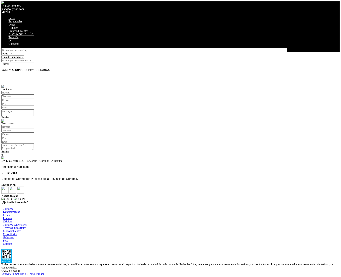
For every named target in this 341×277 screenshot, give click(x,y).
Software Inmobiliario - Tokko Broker (22, 273)
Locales (7, 218)
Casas (6, 215)
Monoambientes (12, 230)
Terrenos (8, 208)
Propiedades (15, 21)
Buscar (5, 63)
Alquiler (13, 27)
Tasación (13, 37)
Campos (7, 243)
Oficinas (7, 221)
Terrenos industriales (14, 227)
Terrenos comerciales (15, 224)
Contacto (14, 43)
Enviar (5, 117)
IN (10, 40)
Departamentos (11, 211)
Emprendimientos (18, 30)
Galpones (8, 237)
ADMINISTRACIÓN (21, 34)
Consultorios (10, 234)
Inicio (12, 18)
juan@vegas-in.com (12, 8)
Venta (12, 24)
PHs (5, 240)
